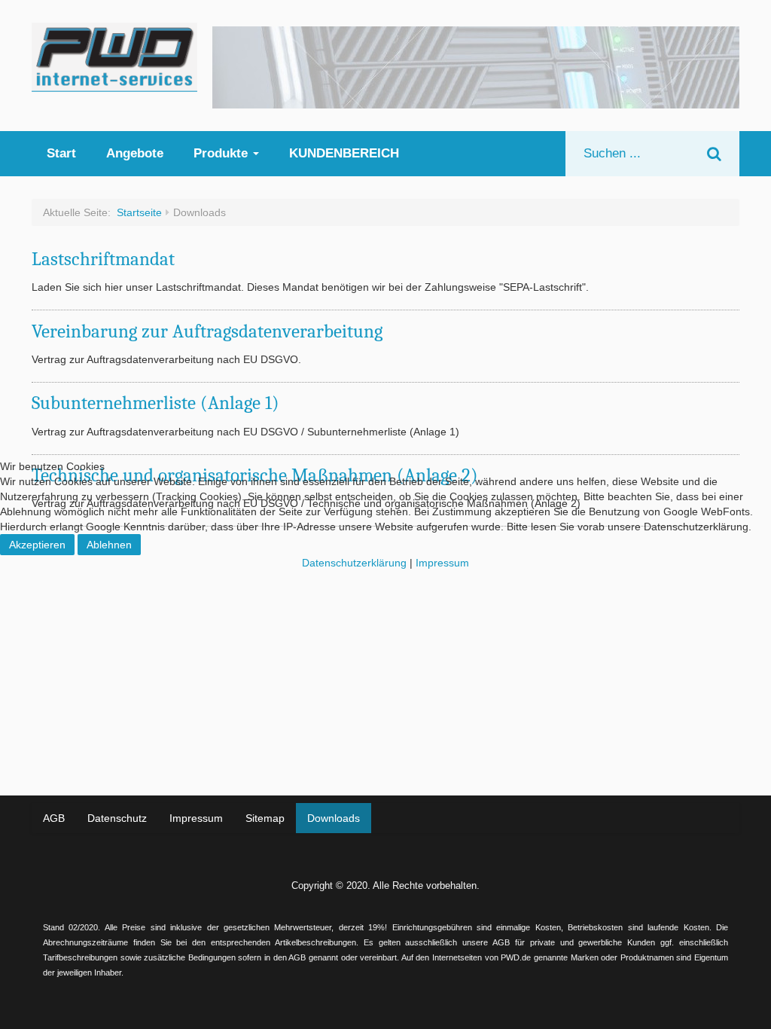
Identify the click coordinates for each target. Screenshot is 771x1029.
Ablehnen (109, 545)
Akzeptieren (37, 545)
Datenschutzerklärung (354, 563)
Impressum (442, 563)
